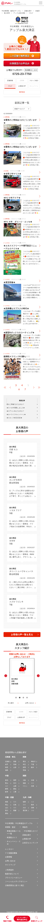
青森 (14, 761)
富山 (6, 783)
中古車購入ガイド (31, 831)
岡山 (6, 805)
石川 (14, 783)
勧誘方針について (12, 874)
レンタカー (9, 849)
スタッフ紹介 (34, 80)
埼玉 (24, 764)
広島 (14, 805)
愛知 (14, 789)
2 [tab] (19, 697)
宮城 (14, 764)
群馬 (24, 767)
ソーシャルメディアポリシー (16, 881)
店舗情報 (10, 80)
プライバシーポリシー (13, 878)
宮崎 (32, 808)
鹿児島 (25, 810)
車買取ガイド (12, 837)
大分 (24, 808)
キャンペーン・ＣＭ (14, 842)
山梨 (14, 786)
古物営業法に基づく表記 (14, 885)
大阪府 (37, 11)
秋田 (6, 767)
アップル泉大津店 (19, 13)
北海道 (7, 761)
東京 (24, 761)
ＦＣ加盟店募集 (11, 853)
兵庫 (32, 786)
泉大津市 (7, 13)
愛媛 (14, 810)
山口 (6, 808)
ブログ (10, 86)
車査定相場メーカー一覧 (14, 832)
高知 (6, 813)
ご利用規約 (9, 870)
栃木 (32, 767)
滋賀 (24, 783)
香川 (6, 810)
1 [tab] (16, 697)
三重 (14, 792)
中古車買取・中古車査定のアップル (19, 823)
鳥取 (6, 802)
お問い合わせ (10, 861)
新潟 (6, 780)
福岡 (24, 802)
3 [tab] (23, 697)
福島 (6, 770)
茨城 (24, 770)
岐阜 (6, 792)
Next (38, 675)
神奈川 (33, 761)
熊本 (32, 805)
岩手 (6, 764)
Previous (5, 675)
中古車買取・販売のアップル (11, 11)
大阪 (24, 780)
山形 (14, 767)
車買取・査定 (10, 827)
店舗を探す (28, 11)
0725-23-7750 (22, 74)
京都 (32, 780)
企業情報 (8, 857)
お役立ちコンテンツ (30, 843)
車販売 (25, 827)
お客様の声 (22, 86)
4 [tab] (27, 697)
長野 (14, 780)
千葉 (32, 764)
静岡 (6, 789)
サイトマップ (10, 865)
